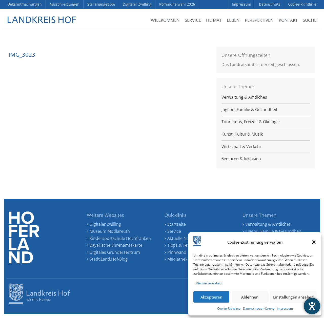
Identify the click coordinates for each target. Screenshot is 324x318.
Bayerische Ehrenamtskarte (116, 245)
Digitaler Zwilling (105, 224)
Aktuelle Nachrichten (187, 238)
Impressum (285, 308)
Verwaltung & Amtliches (244, 97)
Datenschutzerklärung (258, 308)
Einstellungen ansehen (293, 297)
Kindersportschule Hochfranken (120, 238)
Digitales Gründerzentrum (115, 252)
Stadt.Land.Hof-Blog (109, 259)
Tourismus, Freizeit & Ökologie (250, 121)
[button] (313, 242)
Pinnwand (176, 252)
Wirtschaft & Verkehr (241, 146)
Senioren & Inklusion (241, 158)
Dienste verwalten (208, 283)
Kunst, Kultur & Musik (242, 134)
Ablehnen (249, 297)
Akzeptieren (211, 297)
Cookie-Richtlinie (228, 308)
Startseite (176, 224)
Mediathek (177, 259)
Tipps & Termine (183, 245)
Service (174, 231)
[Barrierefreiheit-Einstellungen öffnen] (312, 306)
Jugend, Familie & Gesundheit (249, 109)
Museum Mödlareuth (110, 231)
